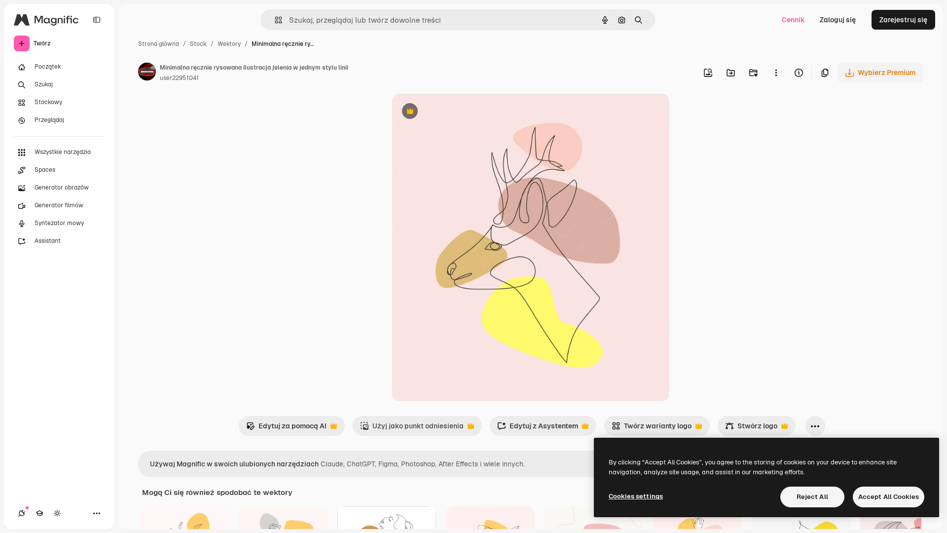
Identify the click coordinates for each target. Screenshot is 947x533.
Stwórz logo (751, 428)
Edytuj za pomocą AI (286, 428)
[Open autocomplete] (274, 20)
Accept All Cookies (888, 497)
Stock (198, 44)
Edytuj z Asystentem (537, 428)
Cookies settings (636, 496)
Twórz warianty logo (652, 428)
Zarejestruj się (903, 19)
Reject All (812, 497)
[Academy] (39, 513)
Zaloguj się (838, 19)
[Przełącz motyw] (57, 513)
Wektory (229, 44)
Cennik (793, 19)
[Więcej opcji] (776, 72)
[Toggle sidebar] (97, 20)
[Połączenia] (22, 513)
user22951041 (179, 78)
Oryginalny (460, 112)
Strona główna (158, 44)
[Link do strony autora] (147, 73)
